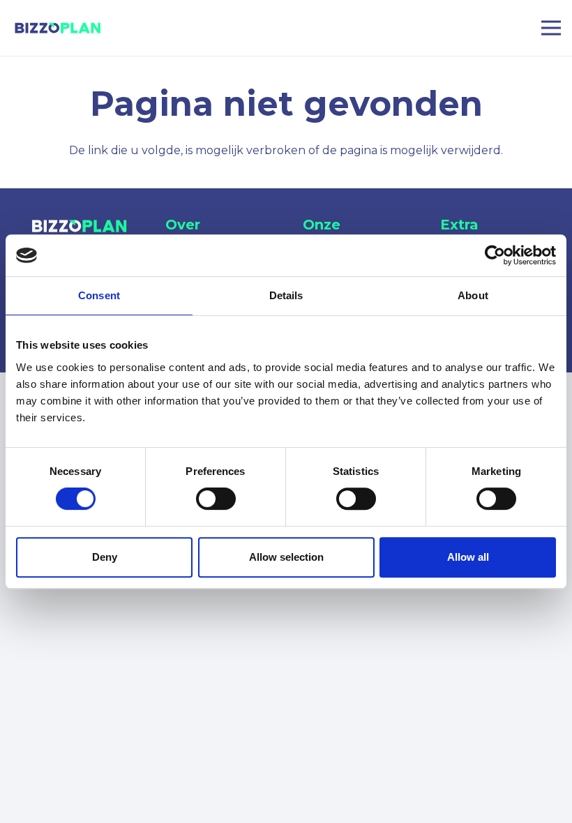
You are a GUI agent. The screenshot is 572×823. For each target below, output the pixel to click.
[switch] (216, 499)
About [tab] (473, 295)
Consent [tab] (99, 295)
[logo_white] (80, 226)
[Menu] (551, 27)
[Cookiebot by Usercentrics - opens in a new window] (495, 255)
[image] (58, 28)
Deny (104, 557)
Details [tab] (286, 295)
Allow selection (286, 557)
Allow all (468, 557)
